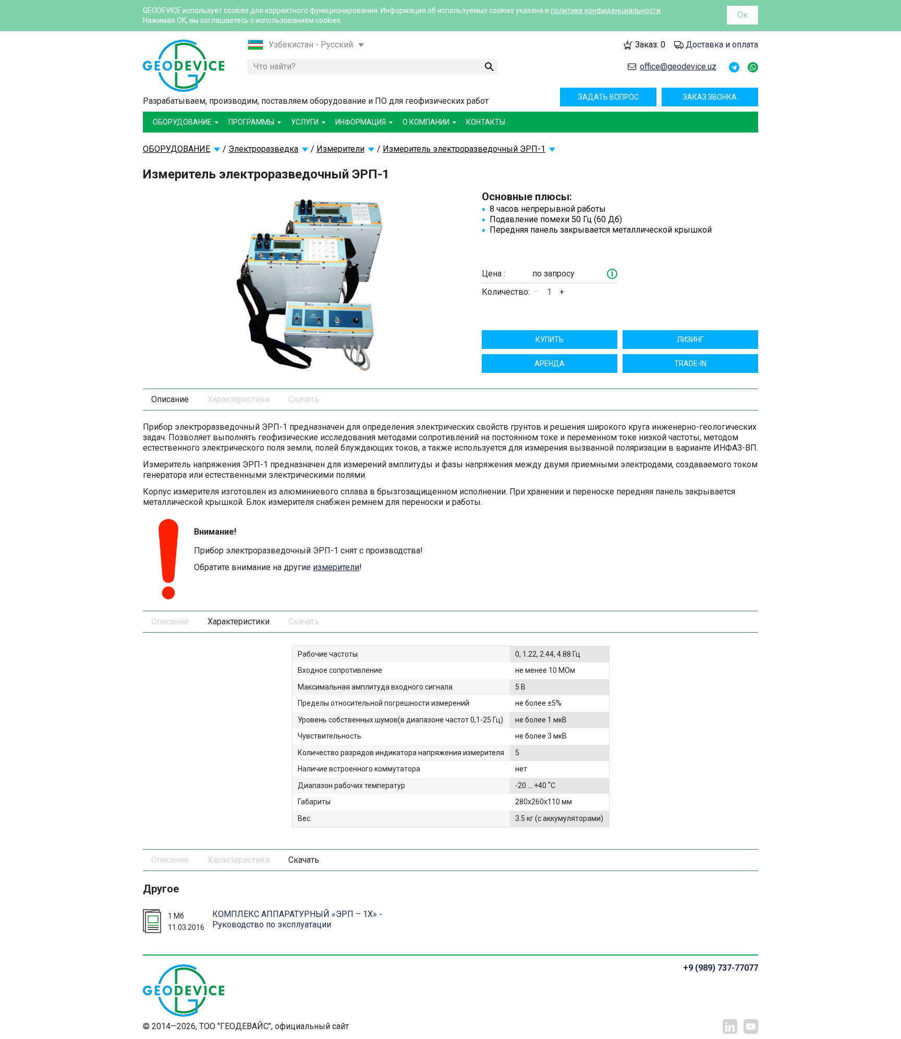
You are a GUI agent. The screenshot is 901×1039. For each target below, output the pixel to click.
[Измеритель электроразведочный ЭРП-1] (313, 280)
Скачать (303, 399)
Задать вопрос (608, 97)
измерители (336, 567)
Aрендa (549, 363)
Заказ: (650, 45)
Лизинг (690, 339)
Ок (742, 15)
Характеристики (239, 399)
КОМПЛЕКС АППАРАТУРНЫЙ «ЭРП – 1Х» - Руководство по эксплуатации (297, 919)
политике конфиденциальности (606, 10)
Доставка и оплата (722, 45)
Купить (549, 339)
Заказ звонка (710, 97)
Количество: (506, 292)
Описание (170, 399)
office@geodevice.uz (678, 66)
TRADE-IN (690, 363)
